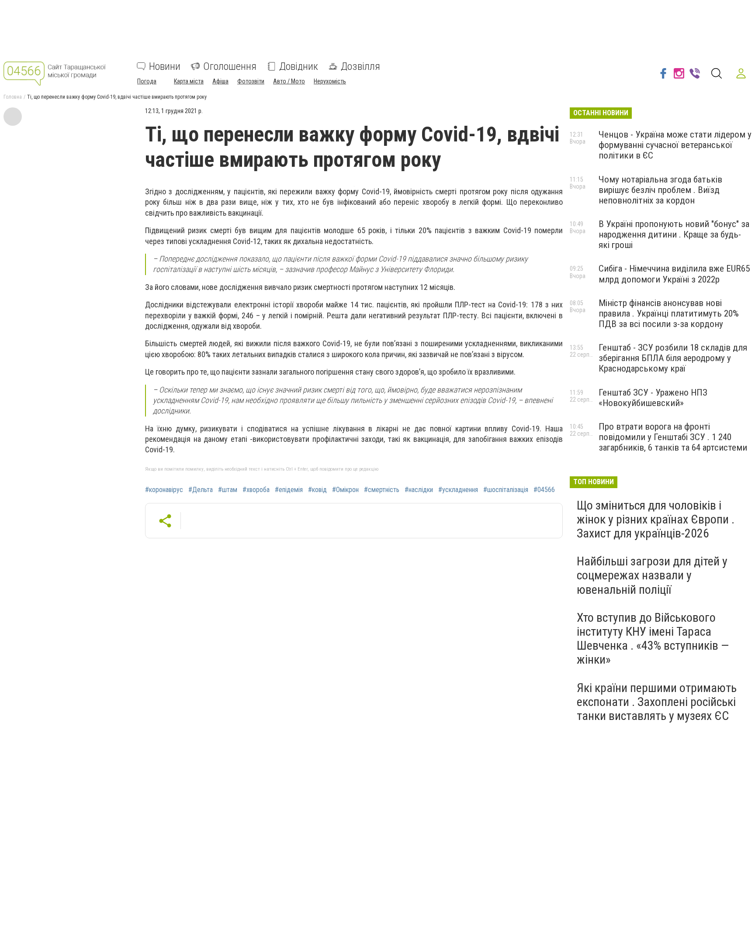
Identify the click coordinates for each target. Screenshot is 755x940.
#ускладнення (458, 490)
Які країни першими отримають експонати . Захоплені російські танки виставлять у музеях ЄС (657, 702)
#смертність (381, 490)
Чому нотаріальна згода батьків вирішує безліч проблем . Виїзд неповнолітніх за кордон (660, 190)
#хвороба (256, 490)
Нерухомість (330, 81)
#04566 (544, 490)
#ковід (317, 490)
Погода (146, 81)
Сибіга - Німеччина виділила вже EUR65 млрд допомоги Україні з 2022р (674, 273)
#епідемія (289, 490)
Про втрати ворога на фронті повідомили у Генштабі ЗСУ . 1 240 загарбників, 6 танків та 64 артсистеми (673, 437)
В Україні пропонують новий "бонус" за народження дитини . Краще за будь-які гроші (674, 234)
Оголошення (229, 66)
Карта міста (189, 81)
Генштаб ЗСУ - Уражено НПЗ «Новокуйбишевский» (653, 397)
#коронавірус (164, 490)
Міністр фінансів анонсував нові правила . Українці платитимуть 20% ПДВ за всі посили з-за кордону (669, 313)
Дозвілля (360, 66)
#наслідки (419, 490)
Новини (164, 66)
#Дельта (200, 490)
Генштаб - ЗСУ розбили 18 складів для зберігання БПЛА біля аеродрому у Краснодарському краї (673, 358)
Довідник (298, 66)
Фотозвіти (250, 81)
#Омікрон (345, 490)
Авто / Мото (289, 81)
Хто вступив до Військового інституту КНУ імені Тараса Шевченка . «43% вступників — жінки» (653, 638)
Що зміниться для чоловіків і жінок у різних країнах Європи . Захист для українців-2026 (655, 519)
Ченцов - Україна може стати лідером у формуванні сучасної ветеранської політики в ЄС (675, 145)
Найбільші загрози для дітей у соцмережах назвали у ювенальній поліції (652, 575)
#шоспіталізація (505, 490)
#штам (227, 490)
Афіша (220, 81)
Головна (12, 97)
